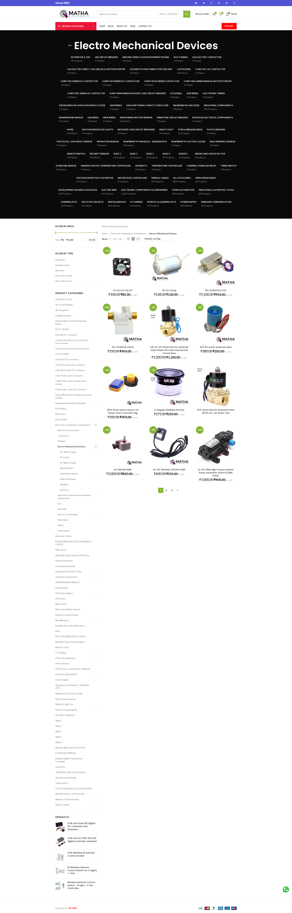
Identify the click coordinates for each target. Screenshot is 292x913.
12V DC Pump (169, 290)
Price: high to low (63, 281)
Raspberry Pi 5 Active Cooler (69, 693)
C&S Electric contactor (66, 334)
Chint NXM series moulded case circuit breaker (73, 396)
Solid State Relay (68, 479)
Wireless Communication (67, 799)
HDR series (60, 550)
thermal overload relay (65, 777)
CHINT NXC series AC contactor (71, 389)
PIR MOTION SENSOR (66, 674)
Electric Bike (61, 419)
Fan (59, 503)
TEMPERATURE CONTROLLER (70, 772)
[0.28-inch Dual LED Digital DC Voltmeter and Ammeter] (60, 827)
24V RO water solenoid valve (216, 347)
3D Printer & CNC (63, 299)
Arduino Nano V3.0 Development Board (71, 322)
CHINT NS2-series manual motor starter (71, 382)
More (57, 631)
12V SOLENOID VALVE (123, 347)
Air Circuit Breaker (64, 304)
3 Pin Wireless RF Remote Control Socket (81, 854)
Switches (64, 490)
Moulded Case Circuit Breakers (70, 642)
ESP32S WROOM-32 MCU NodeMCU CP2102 (73, 543)
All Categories (62, 310)
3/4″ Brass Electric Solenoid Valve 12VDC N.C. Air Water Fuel (215, 411)
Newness (59, 270)
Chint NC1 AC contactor (67, 359)
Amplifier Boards (63, 315)
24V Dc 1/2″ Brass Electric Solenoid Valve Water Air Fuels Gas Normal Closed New (169, 350)
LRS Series (60, 598)
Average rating (62, 265)
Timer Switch (61, 783)
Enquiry (229, 26)
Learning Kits (61, 587)
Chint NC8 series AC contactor (70, 370)
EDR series (60, 414)
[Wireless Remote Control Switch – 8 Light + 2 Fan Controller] (60, 886)
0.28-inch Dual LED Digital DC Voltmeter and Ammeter (81, 826)
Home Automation (64, 560)
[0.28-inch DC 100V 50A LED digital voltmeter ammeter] (60, 842)
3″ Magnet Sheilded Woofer (169, 409)
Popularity (60, 259)
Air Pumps (65, 457)
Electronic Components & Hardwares (73, 425)
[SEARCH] (186, 14)
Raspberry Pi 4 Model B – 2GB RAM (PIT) (72, 687)
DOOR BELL (61, 408)
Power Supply (61, 679)
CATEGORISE (62, 354)
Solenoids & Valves (69, 473)
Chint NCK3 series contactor (69, 375)
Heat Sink (62, 509)
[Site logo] (74, 13)
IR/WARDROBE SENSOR (67, 582)
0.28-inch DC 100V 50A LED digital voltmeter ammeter (82, 840)
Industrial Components (66, 577)
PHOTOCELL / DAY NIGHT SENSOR (72, 669)
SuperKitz (60, 767)
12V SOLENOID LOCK (215, 290)
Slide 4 (58, 737)
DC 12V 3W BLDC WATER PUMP (169, 469)
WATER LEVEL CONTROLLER (69, 794)
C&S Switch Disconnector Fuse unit (72, 348)
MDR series (60, 604)
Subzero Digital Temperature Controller (69, 760)
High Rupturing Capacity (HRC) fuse (72, 555)
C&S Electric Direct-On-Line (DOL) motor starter (71, 342)
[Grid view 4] (138, 239)
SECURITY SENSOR (65, 715)
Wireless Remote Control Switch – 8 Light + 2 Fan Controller (81, 885)
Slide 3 (58, 731)
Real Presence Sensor (65, 699)
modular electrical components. (70, 625)
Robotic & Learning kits (66, 710)
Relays (61, 525)
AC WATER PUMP (123, 469)
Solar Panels (63, 530)
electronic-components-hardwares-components (75, 496)
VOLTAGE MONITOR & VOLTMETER (73, 788)
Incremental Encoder (65, 566)
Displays (62, 441)
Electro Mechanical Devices (71, 446)
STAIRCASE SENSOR (65, 753)
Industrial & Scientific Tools (68, 571)
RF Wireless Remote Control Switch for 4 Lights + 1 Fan (82, 870)
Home (105, 233)
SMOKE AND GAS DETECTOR (70, 747)
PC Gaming (60, 652)
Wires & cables (62, 804)
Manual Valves (66, 468)
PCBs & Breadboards (65, 658)
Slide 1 (58, 720)
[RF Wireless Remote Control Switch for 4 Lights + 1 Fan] (60, 871)
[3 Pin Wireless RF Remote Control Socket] (60, 856)
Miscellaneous (62, 620)
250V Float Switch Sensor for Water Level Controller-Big (123, 411)
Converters (63, 435)
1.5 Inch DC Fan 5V (123, 290)
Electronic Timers (63, 536)
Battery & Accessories (68, 430)
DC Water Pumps (68, 462)
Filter (92, 240)
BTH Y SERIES (62, 329)
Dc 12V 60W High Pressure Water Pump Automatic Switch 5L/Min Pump (216, 472)
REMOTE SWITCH (64, 704)
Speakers (64, 484)
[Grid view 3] (133, 239)
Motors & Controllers (68, 514)
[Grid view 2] (128, 239)
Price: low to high (63, 275)
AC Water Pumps (68, 452)
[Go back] (70, 46)
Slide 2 (58, 726)
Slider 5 (58, 742)
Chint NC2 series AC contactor (70, 365)
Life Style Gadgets (64, 593)
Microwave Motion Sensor (67, 609)
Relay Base (63, 519)
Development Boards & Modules (70, 403)
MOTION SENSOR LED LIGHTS (70, 636)
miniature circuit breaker (66, 614)
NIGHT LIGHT (62, 647)
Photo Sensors (62, 663)
